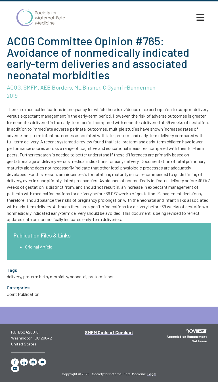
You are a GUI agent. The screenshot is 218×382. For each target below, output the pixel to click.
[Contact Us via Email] (15, 368)
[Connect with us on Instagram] (33, 362)
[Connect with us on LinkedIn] (24, 362)
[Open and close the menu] (200, 17)
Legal (151, 374)
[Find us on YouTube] (42, 362)
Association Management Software (187, 339)
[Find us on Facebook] (15, 362)
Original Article (38, 246)
